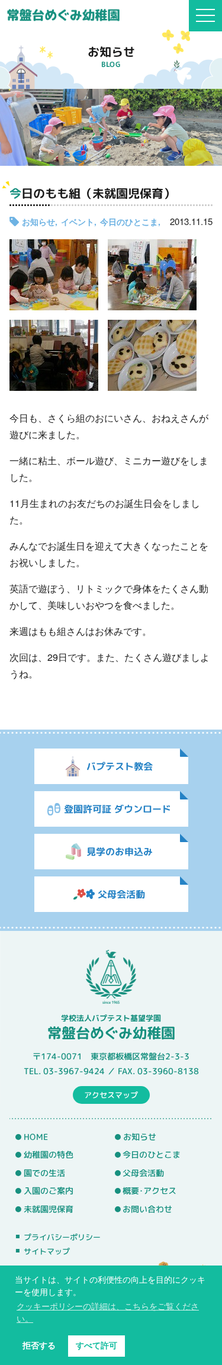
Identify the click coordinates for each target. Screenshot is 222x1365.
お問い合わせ (147, 1209)
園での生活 (44, 1173)
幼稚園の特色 (48, 1155)
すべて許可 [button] (96, 1345)
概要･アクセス (149, 1191)
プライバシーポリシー (62, 1237)
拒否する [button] (39, 1345)
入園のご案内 (48, 1191)
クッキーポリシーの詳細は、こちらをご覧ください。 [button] (108, 1313)
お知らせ (38, 221)
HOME (36, 1136)
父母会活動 (143, 1173)
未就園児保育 (48, 1209)
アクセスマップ (111, 1095)
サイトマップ (47, 1251)
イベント (77, 221)
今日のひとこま (129, 221)
